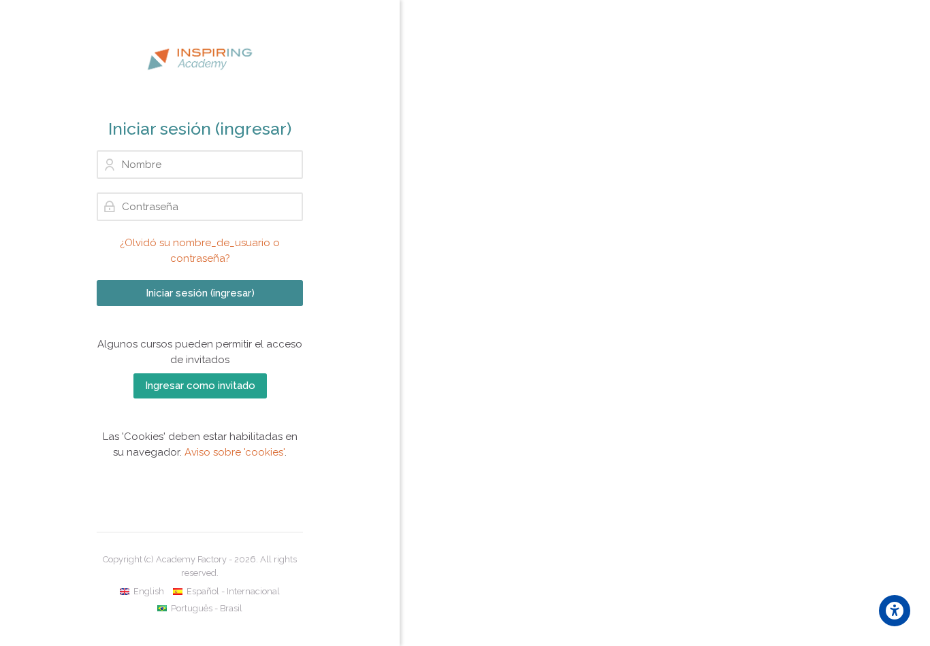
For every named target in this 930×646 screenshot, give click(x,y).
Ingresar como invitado (200, 385)
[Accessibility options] (895, 611)
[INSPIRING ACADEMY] (200, 59)
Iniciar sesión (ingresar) (200, 293)
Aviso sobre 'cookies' (235, 452)
